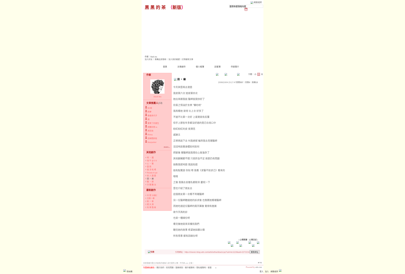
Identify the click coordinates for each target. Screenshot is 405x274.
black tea (157, 97)
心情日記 (253, 240)
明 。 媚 (150, 158)
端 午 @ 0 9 (152, 161)
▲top (260, 262)
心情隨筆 (243, 240)
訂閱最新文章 (187, 59)
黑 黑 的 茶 (155, 7)
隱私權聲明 (201, 268)
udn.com (258, 267)
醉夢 (149, 112)
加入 (267, 272)
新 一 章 (150, 201)
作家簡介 (235, 66)
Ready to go (152, 173)
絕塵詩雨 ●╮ (153, 127)
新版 (176, 7)
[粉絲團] (124, 270)
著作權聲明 (189, 268)
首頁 (165, 66)
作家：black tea (151, 57)
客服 (210, 268)
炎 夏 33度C (152, 195)
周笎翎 (150, 131)
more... (167, 147)
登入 (261, 272)
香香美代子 (152, 116)
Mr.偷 (150, 108)
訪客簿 (217, 66)
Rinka (150, 135)
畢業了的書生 (153, 123)
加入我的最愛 (174, 59)
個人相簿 (200, 66)
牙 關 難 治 (151, 185)
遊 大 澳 (150, 204)
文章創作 (181, 66)
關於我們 (160, 268)
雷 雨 (149, 167)
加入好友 (148, 59)
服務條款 (179, 268)
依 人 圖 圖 (151, 176)
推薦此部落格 (160, 59)
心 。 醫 (150, 164)
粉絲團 (129, 272)
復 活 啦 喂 (151, 170)
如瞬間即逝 (152, 138)
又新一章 (151, 198)
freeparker (152, 142)
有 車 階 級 (151, 207)
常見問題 (170, 268)
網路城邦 (258, 2)
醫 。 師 (150, 182)
